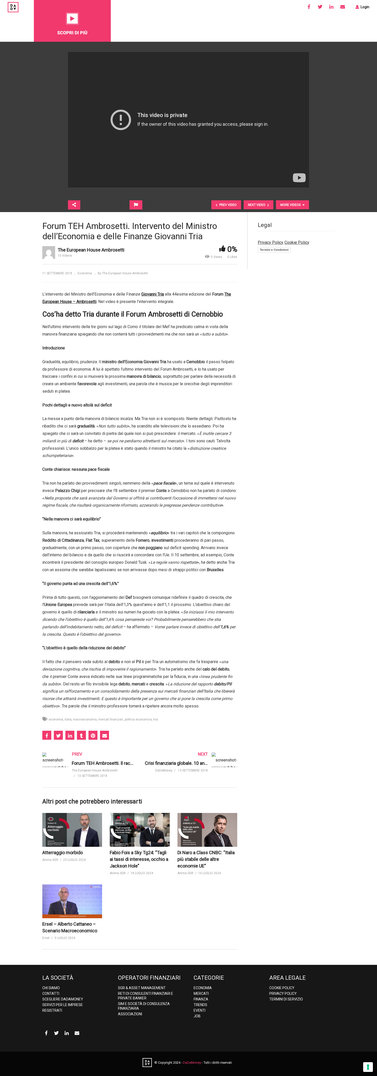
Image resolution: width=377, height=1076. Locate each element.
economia (56, 719)
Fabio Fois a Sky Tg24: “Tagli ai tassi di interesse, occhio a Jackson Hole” (139, 859)
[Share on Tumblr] (81, 735)
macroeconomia (85, 719)
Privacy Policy (270, 242)
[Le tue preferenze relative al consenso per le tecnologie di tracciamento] (368, 1067)
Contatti (50, 993)
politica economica (138, 719)
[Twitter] (320, 7)
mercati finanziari (110, 719)
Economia (85, 273)
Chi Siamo (51, 988)
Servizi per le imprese (62, 1005)
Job (197, 1016)
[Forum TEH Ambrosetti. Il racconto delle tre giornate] (88, 770)
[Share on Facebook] (46, 735)
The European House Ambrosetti (91, 250)
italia (68, 719)
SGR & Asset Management (142, 988)
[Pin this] (92, 735)
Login (364, 7)
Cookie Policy (296, 242)
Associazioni (130, 1014)
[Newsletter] (342, 7)
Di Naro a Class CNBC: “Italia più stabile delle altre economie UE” (206, 859)
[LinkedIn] (331, 7)
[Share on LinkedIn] (69, 735)
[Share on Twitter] (58, 735)
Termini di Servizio (286, 999)
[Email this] (104, 735)
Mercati (201, 993)
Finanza (201, 999)
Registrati (52, 1010)
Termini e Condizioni (274, 250)
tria (155, 719)
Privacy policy (283, 993)
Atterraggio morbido (62, 852)
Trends (200, 1005)
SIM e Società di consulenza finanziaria (144, 1006)
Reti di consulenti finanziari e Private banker (145, 995)
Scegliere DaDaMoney (62, 999)
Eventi (199, 1010)
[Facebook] (309, 7)
